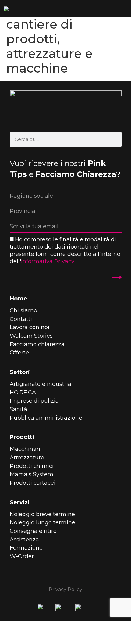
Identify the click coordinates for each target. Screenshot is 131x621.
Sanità (18, 409)
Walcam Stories (31, 335)
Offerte (19, 352)
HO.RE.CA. (23, 392)
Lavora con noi (29, 327)
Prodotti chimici (32, 466)
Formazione (26, 547)
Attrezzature (27, 457)
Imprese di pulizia (34, 400)
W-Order (22, 556)
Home (18, 298)
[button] (126, 8)
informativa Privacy (47, 261)
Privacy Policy (65, 589)
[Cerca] (114, 139)
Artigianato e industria (40, 384)
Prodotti (22, 437)
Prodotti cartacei (32, 482)
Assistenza (24, 539)
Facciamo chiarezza (37, 344)
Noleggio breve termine (42, 514)
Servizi (20, 502)
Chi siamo (23, 310)
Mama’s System (31, 474)
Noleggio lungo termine (42, 522)
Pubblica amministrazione (46, 418)
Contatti (21, 319)
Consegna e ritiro (33, 531)
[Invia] (113, 277)
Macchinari (25, 449)
